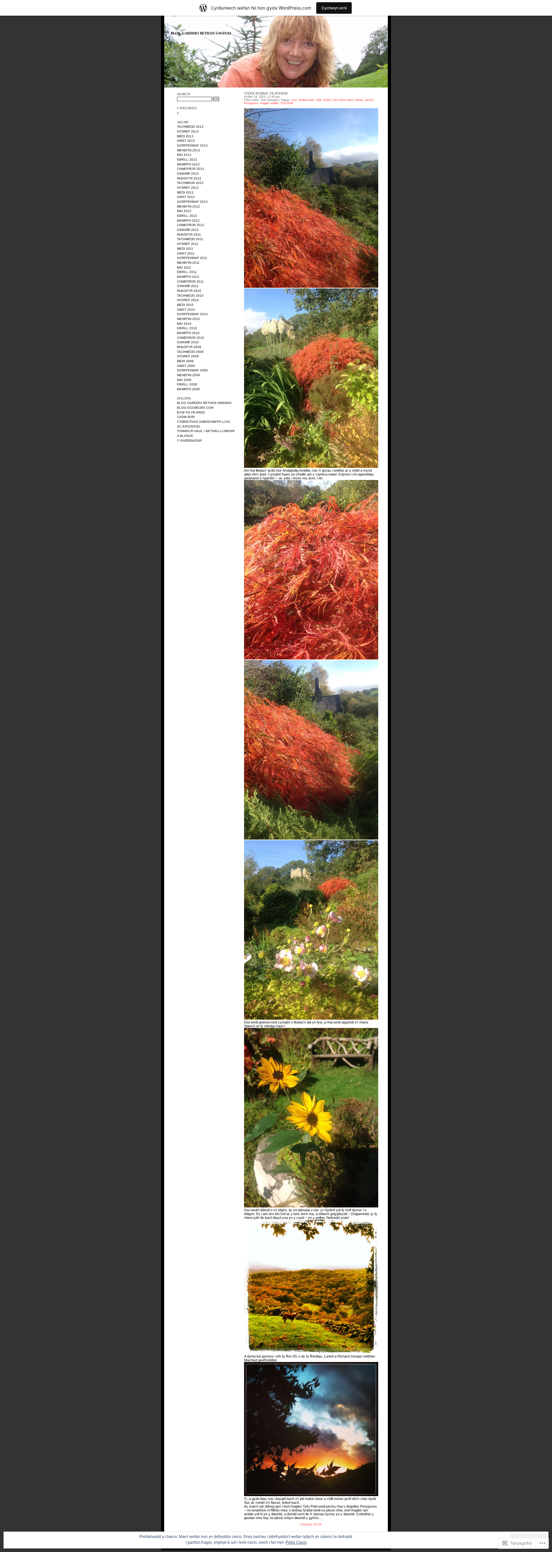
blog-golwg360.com (195, 407)
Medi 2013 (185, 136)
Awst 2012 (186, 197)
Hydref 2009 (188, 356)
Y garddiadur (189, 440)
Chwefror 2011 (190, 281)
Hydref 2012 (188, 187)
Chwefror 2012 (190, 225)
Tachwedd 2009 (190, 352)
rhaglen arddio (269, 103)
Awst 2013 (186, 140)
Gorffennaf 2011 (192, 258)
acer (294, 100)
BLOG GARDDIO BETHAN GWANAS (201, 33)
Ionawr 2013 (188, 173)
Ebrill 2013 (187, 159)
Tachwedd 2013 (190, 126)
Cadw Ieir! (186, 417)
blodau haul (306, 100)
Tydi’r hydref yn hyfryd (266, 93)
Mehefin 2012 (188, 206)
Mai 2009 (184, 380)
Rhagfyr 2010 (189, 291)
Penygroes (251, 103)
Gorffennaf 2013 (192, 145)
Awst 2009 (186, 366)
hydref (327, 100)
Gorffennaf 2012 (192, 201)
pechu (369, 100)
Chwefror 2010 (190, 337)
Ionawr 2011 (187, 286)
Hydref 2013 (188, 131)
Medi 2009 (185, 361)
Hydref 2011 (187, 244)
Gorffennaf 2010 (192, 314)
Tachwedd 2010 (190, 295)
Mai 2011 (184, 267)
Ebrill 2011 (187, 272)
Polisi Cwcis (296, 1542)
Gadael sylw (311, 1524)
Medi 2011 (185, 248)
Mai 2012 (184, 211)
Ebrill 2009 (187, 384)
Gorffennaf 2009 (192, 370)
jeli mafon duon (344, 100)
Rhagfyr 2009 (189, 347)
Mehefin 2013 (188, 150)
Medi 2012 (185, 192)
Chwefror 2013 (190, 169)
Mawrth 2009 (188, 389)
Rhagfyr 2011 (189, 234)
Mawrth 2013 (188, 164)
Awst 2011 (186, 253)
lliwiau (360, 100)
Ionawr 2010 (188, 342)
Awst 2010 (186, 309)
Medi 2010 (185, 305)
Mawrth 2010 (188, 333)
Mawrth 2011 (188, 276)
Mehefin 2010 (188, 319)
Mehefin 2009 (188, 375)
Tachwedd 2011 (190, 239)
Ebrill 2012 (187, 215)
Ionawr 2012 (188, 230)
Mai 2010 (184, 323)
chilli (318, 100)
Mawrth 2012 (188, 220)
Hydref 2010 (188, 300)
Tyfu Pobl (286, 103)
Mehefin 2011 (188, 262)
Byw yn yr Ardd (191, 412)
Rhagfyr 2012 (189, 178)
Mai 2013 (184, 154)
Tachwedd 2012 (190, 183)
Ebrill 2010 (187, 328)
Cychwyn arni (334, 7)
